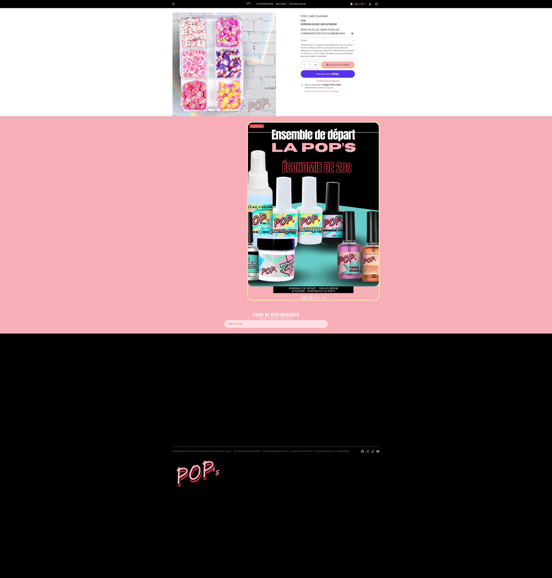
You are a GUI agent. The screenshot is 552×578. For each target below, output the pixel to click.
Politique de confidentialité (275, 451)
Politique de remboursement (247, 451)
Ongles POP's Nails (186, 451)
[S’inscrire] (323, 323)
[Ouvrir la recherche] (173, 4)
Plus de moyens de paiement (327, 80)
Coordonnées (343, 451)
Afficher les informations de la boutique (322, 91)
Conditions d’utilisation (301, 451)
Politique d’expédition (325, 451)
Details (304, 40)
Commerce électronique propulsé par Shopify (212, 451)
